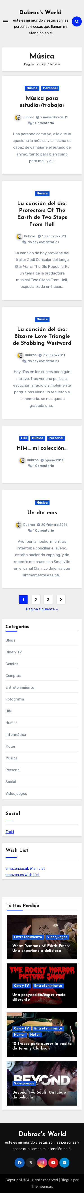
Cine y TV (14, 652)
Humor (11, 723)
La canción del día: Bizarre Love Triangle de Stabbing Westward (42, 336)
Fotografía (15, 699)
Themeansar (41, 1186)
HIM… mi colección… (42, 448)
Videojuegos (16, 793)
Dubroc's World (40, 13)
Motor (10, 746)
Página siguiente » (42, 609)
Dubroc (28, 117)
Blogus (66, 1180)
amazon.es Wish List (23, 875)
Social (11, 782)
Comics (12, 664)
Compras (13, 676)
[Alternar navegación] (5, 21)
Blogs (10, 640)
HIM (24, 438)
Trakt (10, 832)
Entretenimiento (20, 687)
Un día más (42, 513)
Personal (50, 88)
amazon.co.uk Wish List (25, 868)
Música (32, 88)
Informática (16, 735)
